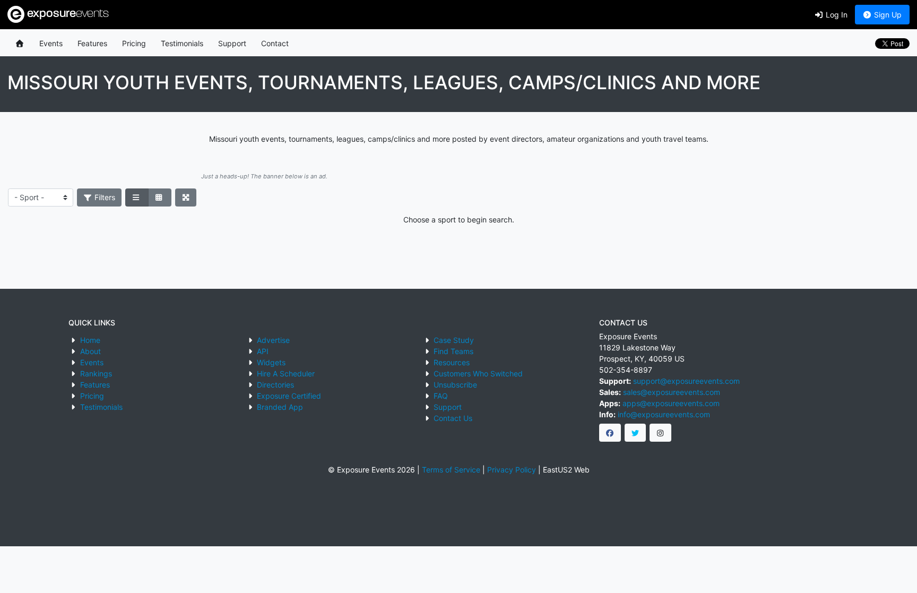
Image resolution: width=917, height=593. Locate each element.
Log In (835, 14)
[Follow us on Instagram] (660, 433)
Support (232, 43)
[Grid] (159, 197)
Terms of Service (451, 469)
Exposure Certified (289, 395)
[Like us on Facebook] (610, 433)
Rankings (96, 373)
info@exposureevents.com (664, 414)
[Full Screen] (186, 197)
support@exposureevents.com (686, 380)
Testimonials (182, 43)
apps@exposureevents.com (671, 403)
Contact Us (453, 418)
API (263, 351)
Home (90, 340)
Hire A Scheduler (286, 373)
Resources (452, 362)
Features (92, 43)
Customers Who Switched (478, 373)
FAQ (441, 395)
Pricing (134, 43)
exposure (66, 14)
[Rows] (137, 197)
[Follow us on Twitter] (635, 433)
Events (51, 43)
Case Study (454, 340)
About (90, 351)
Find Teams (453, 351)
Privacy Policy (511, 469)
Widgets (271, 362)
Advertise (273, 340)
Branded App (280, 406)
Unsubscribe (455, 384)
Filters (103, 197)
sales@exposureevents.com (671, 392)
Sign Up (887, 14)
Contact (275, 43)
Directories (275, 384)
